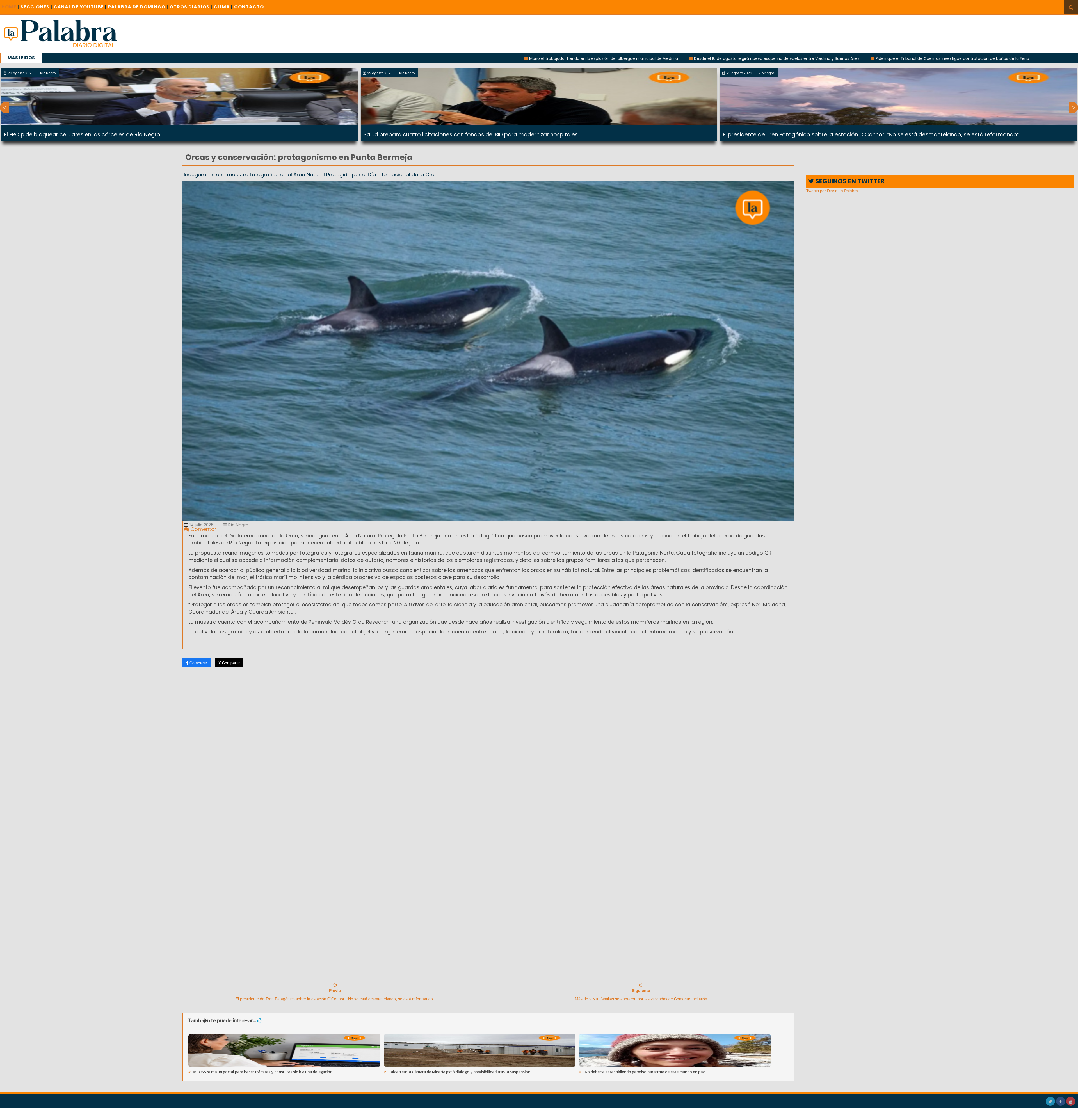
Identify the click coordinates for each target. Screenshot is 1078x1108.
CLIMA (223, 7)
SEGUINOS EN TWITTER (849, 181)
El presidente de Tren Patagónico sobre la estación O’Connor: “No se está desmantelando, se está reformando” (871, 134)
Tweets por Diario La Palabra (832, 190)
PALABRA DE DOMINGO (138, 7)
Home (10, 7)
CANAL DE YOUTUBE (80, 7)
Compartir (197, 662)
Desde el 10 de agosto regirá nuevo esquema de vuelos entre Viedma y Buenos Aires (650, 58)
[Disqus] (488, 746)
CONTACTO (249, 7)
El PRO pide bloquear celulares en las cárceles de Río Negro (82, 134)
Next (1073, 107)
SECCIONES (36, 7)
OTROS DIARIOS (191, 7)
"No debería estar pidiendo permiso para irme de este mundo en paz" (644, 1072)
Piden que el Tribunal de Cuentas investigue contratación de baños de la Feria (826, 58)
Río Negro (237, 525)
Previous (4, 107)
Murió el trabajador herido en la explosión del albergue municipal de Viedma (477, 58)
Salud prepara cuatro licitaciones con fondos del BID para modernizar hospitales (471, 134)
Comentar (202, 529)
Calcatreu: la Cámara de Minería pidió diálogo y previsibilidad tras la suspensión (458, 1072)
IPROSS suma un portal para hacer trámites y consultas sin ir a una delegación (262, 1072)
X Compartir (229, 662)
